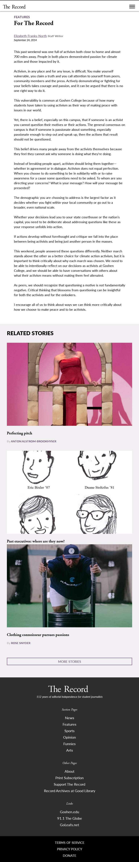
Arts (69, 750)
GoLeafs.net (69, 824)
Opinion (69, 737)
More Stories (69, 661)
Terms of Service (69, 842)
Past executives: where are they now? (36, 541)
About (69, 771)
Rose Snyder (20, 643)
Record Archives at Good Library (69, 790)
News (69, 717)
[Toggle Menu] (132, 7)
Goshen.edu (69, 811)
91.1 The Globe (69, 818)
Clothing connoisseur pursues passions (38, 634)
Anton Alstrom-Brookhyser (33, 441)
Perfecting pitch (19, 433)
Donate (69, 855)
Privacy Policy (69, 849)
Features (69, 724)
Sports (69, 730)
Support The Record (69, 784)
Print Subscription (69, 777)
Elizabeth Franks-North (30, 36)
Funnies (69, 743)
